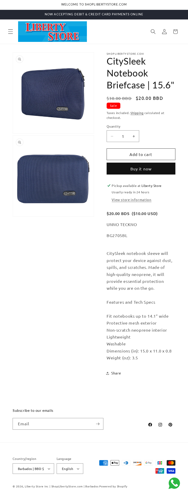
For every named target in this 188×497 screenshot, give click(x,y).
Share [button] (116, 373)
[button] (10, 31)
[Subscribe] (97, 424)
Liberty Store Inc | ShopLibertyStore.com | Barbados (61, 486)
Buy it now (141, 168)
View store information (132, 199)
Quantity (114, 126)
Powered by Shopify (113, 486)
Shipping (137, 113)
